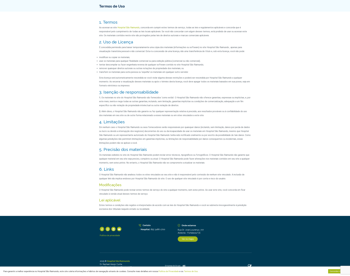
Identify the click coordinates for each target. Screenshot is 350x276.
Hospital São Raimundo (128, 27)
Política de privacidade (110, 235)
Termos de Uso (190, 271)
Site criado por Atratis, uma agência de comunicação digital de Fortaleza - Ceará (250, 265)
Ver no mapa (188, 239)
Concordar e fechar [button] (337, 271)
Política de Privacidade (169, 271)
